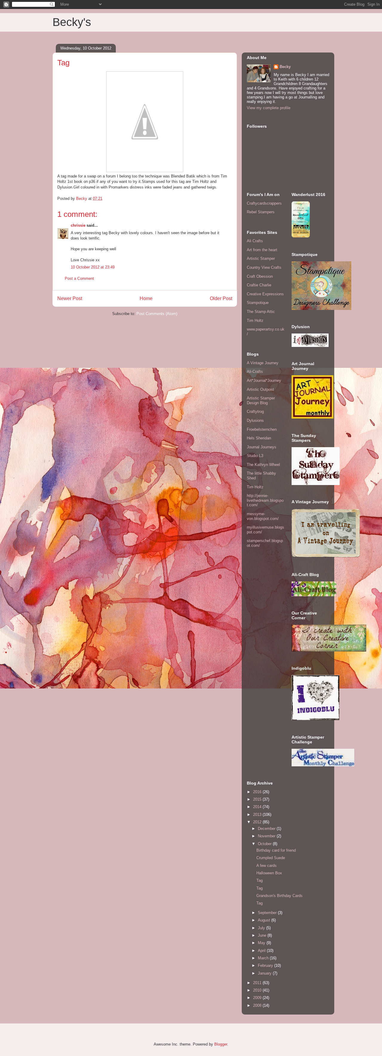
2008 (258, 1005)
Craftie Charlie (259, 285)
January (265, 973)
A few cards (266, 865)
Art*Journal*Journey (264, 380)
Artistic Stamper (261, 258)
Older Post (221, 298)
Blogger (220, 1044)
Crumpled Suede (270, 858)
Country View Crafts (264, 267)
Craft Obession (260, 276)
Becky (285, 66)
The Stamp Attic (261, 311)
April (262, 950)
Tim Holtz (255, 320)
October (265, 844)
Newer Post (69, 298)
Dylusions (255, 420)
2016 (258, 792)
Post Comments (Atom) (156, 313)
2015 (258, 799)
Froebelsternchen (262, 429)
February (266, 965)
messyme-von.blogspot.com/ (263, 516)
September (268, 912)
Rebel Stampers (261, 212)
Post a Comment (79, 278)
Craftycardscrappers (264, 203)
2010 (258, 990)
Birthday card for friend (276, 850)
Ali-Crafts (255, 371)
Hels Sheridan (259, 438)
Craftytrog (255, 411)
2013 (258, 814)
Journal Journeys (261, 447)
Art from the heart (262, 250)
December (267, 828)
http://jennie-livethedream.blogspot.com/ (265, 500)
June (262, 935)
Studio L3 (255, 455)
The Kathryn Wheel (263, 464)
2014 (258, 807)
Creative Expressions (265, 294)
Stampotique (258, 302)
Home (146, 298)
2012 (258, 822)
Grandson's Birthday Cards (279, 895)
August (264, 920)
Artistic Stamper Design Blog (261, 400)
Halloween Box (269, 873)
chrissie (78, 225)
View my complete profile (268, 108)
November (267, 836)
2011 (258, 983)
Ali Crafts (255, 241)
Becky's (72, 22)
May (262, 943)
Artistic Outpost (260, 389)
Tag (259, 880)
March (264, 958)
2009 (258, 997)
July (262, 928)
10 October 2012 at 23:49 (93, 267)
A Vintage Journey (262, 363)
